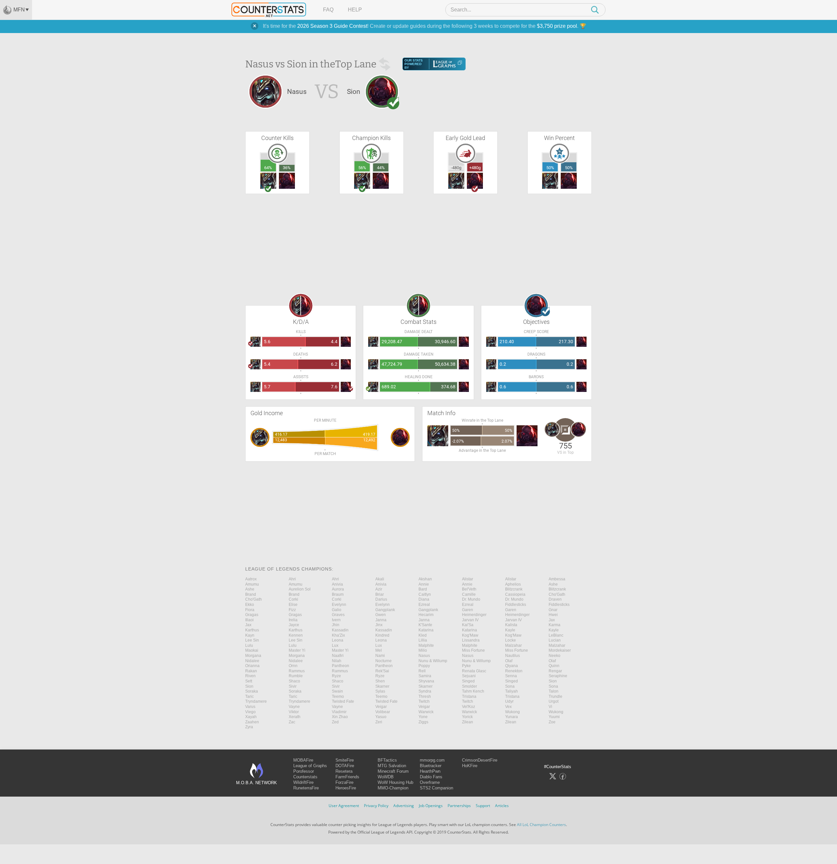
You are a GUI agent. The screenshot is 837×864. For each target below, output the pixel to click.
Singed (468, 681)
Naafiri (338, 655)
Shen (380, 681)
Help (355, 9)
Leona (337, 640)
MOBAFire (303, 760)
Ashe (553, 584)
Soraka (251, 691)
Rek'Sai (382, 671)
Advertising (403, 805)
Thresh (424, 696)
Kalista (511, 625)
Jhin (335, 625)
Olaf (508, 661)
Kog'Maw (470, 635)
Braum (338, 594)
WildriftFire (303, 782)
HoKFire (469, 765)
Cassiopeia (515, 594)
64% (268, 168)
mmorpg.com (432, 760)
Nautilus (512, 655)
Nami (380, 655)
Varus (250, 706)
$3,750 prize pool (557, 26)
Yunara (511, 716)
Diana (423, 599)
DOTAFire (344, 765)
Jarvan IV (470, 620)
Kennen (296, 635)
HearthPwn (430, 771)
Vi (550, 706)
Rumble (296, 676)
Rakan (251, 671)
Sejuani (469, 676)
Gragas (251, 614)
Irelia (293, 620)
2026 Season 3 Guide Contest (332, 26)
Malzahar (513, 645)
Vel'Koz (468, 706)
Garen (467, 610)
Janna (380, 620)
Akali (379, 579)
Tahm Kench (473, 691)
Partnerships (459, 805)
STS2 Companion (436, 787)
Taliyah (511, 691)
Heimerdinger (474, 614)
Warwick (426, 712)
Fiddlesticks (515, 604)
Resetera (343, 771)
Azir (378, 589)
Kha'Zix (338, 635)
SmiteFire (344, 760)
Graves (338, 614)
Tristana (469, 696)
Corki (293, 599)
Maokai (251, 650)
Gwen (380, 614)
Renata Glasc (474, 671)
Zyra (249, 727)
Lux (335, 645)
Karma (554, 625)
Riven (250, 676)
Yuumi (554, 716)
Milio (422, 650)
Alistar (467, 579)
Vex (508, 706)
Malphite (426, 645)
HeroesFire (345, 787)
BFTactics (387, 760)
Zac (292, 722)
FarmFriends (347, 776)
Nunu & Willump (432, 661)
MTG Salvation (392, 765)
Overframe (430, 782)
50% (550, 168)
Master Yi (297, 650)
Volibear (382, 712)
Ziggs (423, 722)
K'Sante (425, 625)
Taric (249, 696)
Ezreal (424, 604)
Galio (336, 610)
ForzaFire (344, 782)
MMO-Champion (393, 787)
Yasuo (380, 716)
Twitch (424, 701)
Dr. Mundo (471, 599)
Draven (555, 599)
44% (381, 168)
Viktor (294, 712)
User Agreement (344, 805)
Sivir (293, 686)
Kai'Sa (467, 625)
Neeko (554, 655)
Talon (553, 691)
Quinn (554, 665)
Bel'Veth (469, 589)
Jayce (294, 625)
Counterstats (305, 776)
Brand (250, 594)
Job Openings (431, 805)
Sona (510, 686)
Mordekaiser (560, 650)
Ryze (336, 676)
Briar (379, 594)
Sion (553, 681)
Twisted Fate (343, 701)
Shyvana (426, 681)
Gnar (553, 610)
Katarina (426, 630)
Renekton (513, 671)
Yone (423, 716)
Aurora (338, 589)
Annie (423, 584)
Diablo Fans (431, 776)
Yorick (467, 716)
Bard (422, 589)
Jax (552, 620)
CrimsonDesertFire (479, 760)
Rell (422, 671)
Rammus (297, 671)
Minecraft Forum (393, 771)
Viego (250, 712)
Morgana (253, 655)
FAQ (328, 9)
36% (287, 168)
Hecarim (426, 614)
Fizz (292, 610)
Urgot (553, 701)
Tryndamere (256, 701)
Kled (422, 635)
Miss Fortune (473, 650)
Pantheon (340, 665)
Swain (337, 691)
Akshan (425, 579)
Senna (511, 676)
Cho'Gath (557, 594)
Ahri (292, 579)
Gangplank (385, 610)
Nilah (336, 661)
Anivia (337, 584)
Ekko (249, 604)
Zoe (552, 722)
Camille (469, 594)
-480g (456, 168)
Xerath (294, 716)
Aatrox (251, 579)
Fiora (249, 610)
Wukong (512, 712)
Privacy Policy (376, 805)
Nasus (424, 655)
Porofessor (303, 771)
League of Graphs (310, 765)
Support (483, 805)
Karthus (252, 630)
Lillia (422, 640)
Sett (248, 681)
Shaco (294, 681)
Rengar (555, 671)
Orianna (252, 665)
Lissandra (471, 640)
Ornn (293, 665)
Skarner (382, 686)
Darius (381, 599)
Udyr (509, 701)
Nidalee (252, 661)
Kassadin (340, 630)
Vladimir (339, 712)
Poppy (424, 665)
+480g (475, 168)
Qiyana (511, 665)
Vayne (294, 706)
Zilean (467, 722)
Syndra (424, 691)
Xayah (251, 716)
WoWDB (386, 776)
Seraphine (558, 676)
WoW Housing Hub (395, 782)
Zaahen (252, 722)
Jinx (379, 625)
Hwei (553, 614)
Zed (335, 722)
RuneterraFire (306, 787)
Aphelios (513, 584)
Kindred (382, 635)
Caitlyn (424, 594)
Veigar (381, 706)
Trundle (555, 696)
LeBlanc (556, 635)
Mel (378, 650)
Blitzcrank (513, 589)
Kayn (249, 635)
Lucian (555, 640)
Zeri (378, 722)
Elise (293, 604)
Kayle (510, 630)
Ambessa (557, 579)
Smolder (469, 686)
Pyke (466, 665)
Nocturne (383, 661)
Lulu (249, 645)
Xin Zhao (340, 716)
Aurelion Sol (300, 589)
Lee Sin (252, 640)
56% (362, 168)
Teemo (338, 696)
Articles (502, 805)
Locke (510, 640)
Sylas (380, 691)
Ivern (336, 620)
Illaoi (249, 620)
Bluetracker (430, 765)
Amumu (252, 584)
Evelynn (339, 604)
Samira (424, 676)
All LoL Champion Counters (541, 824)
